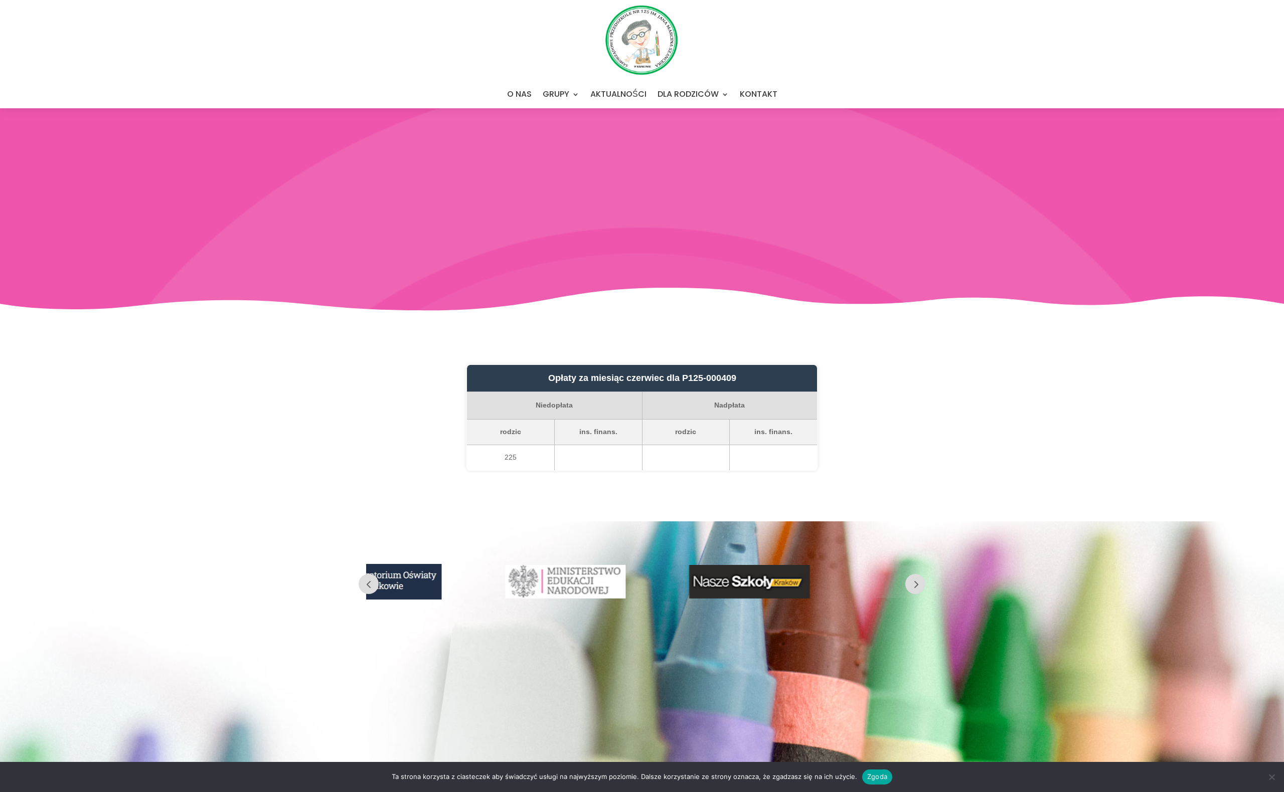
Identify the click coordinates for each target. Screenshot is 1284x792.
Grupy (556, 94)
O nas (519, 94)
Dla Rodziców (688, 94)
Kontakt (758, 94)
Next (915, 584)
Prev (369, 584)
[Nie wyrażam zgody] (1271, 777)
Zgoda (877, 776)
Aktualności (618, 94)
